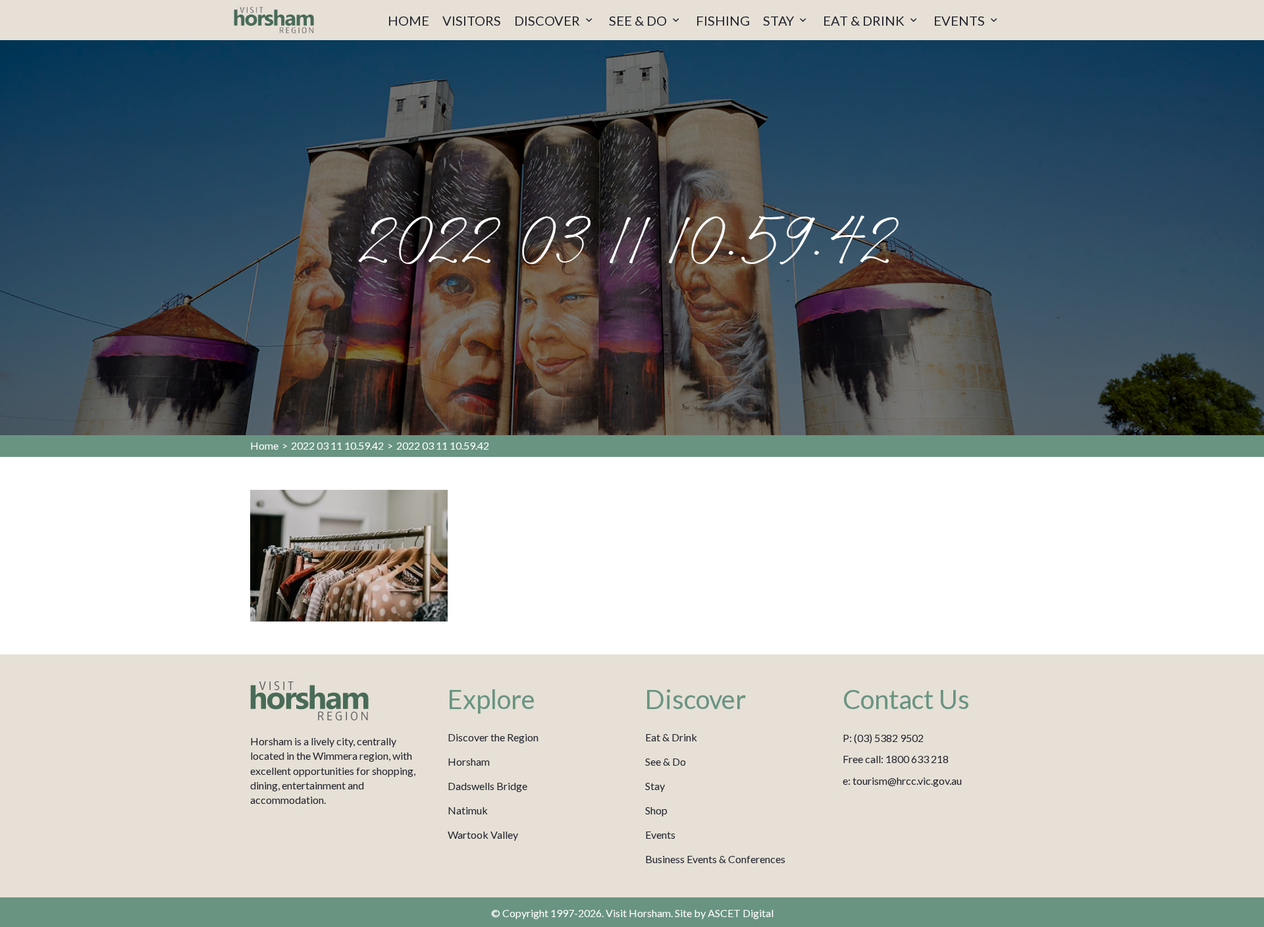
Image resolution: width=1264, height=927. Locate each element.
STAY (780, 20)
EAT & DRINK (865, 20)
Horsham (469, 761)
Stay (655, 786)
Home (264, 445)
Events (660, 834)
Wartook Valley (483, 834)
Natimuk (468, 810)
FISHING (723, 20)
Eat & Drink (671, 737)
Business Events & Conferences (715, 859)
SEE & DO (639, 20)
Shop (656, 810)
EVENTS (961, 20)
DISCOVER (548, 20)
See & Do (665, 761)
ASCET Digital (741, 913)
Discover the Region (493, 737)
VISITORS (471, 20)
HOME (408, 20)
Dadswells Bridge (487, 786)
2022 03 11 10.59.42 (337, 445)
